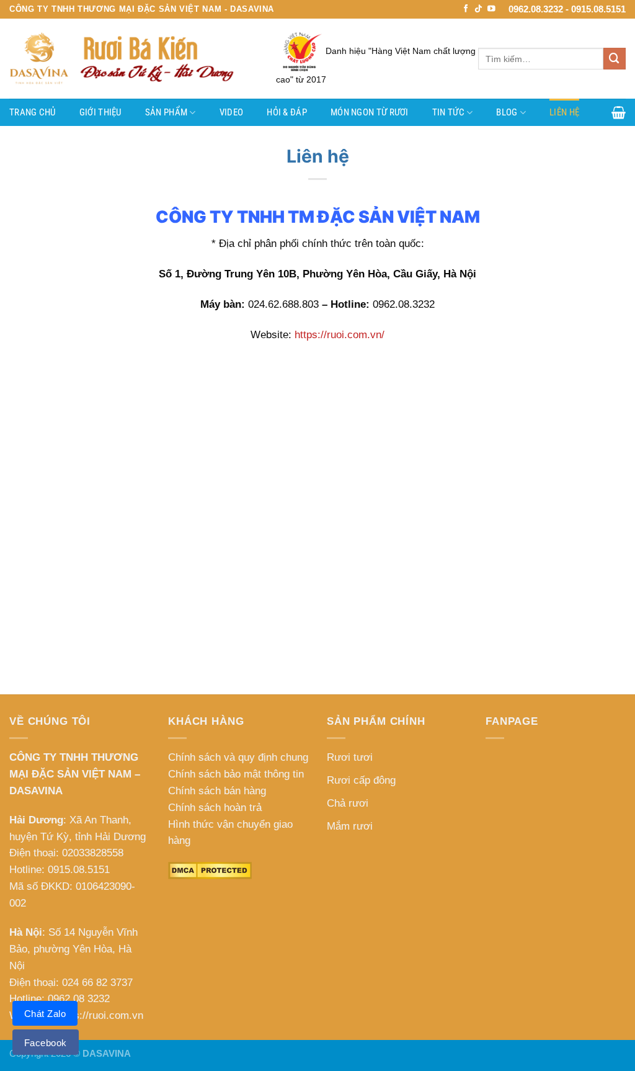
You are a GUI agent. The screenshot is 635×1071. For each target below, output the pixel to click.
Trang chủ (32, 112)
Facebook (45, 1042)
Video (232, 112)
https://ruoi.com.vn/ (339, 335)
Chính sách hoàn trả (215, 807)
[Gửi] (614, 58)
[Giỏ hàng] (618, 112)
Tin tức (448, 112)
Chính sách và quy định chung (238, 757)
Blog (506, 112)
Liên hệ (564, 112)
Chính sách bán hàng (217, 791)
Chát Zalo (45, 1013)
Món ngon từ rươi (370, 112)
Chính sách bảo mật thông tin (236, 774)
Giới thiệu (100, 112)
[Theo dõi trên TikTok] (478, 9)
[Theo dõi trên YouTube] (491, 9)
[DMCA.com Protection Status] (210, 870)
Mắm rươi (350, 826)
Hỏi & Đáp (287, 112)
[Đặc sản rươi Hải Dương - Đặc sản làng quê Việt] (133, 58)
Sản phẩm (166, 112)
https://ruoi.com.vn (99, 1015)
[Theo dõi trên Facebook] (466, 9)
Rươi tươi (350, 757)
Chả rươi (347, 803)
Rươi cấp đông (361, 780)
